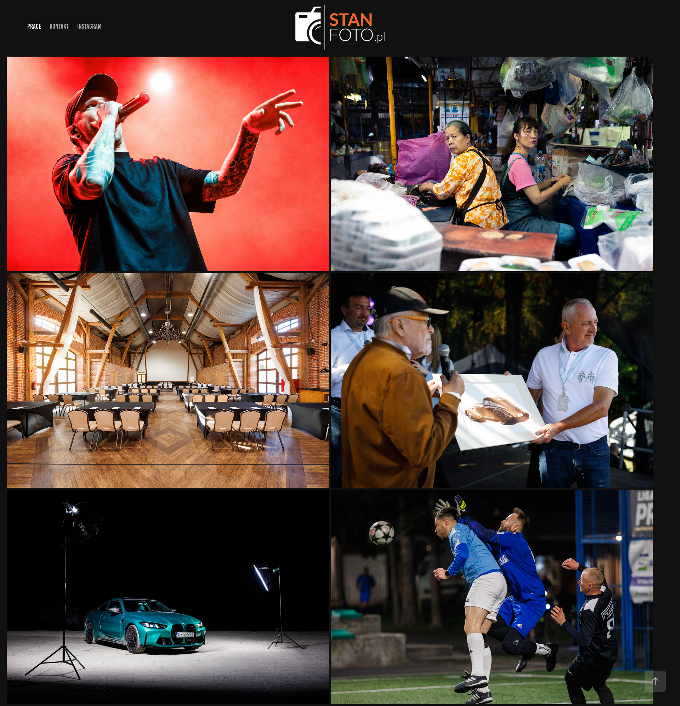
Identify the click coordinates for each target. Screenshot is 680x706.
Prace (34, 26)
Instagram (89, 26)
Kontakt (59, 26)
